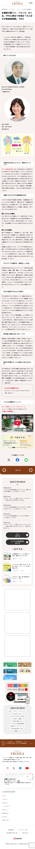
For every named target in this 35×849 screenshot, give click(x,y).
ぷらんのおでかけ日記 (17, 716)
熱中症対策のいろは (17, 728)
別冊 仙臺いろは (17, 721)
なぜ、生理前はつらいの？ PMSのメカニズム (14, 406)
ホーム (3, 741)
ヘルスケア (12, 9)
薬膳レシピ (17, 731)
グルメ (5, 803)
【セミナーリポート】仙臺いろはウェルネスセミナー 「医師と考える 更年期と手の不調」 (17, 499)
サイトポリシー (22, 830)
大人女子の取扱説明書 (26, 9)
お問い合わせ (25, 833)
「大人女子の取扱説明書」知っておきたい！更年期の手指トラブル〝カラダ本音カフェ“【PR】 (17, 508)
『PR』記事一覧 (17, 535)
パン (5, 796)
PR (18, 9)
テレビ (5, 810)
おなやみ (6, 813)
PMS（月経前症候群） (8, 169)
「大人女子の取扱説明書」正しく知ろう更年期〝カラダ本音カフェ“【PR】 (17, 516)
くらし (15, 558)
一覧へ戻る (17, 470)
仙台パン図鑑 (17, 719)
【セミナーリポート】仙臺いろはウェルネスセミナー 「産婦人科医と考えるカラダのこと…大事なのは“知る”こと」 (17, 526)
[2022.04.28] (7, 567)
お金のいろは (17, 714)
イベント (23, 711)
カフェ (5, 799)
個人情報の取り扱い (11, 833)
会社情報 (10, 830)
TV (15, 711)
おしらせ (6, 820)
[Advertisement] (17, 599)
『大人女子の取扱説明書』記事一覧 (17, 542)
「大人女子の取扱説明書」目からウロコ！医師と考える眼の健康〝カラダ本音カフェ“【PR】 (17, 490)
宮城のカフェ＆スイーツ (17, 726)
